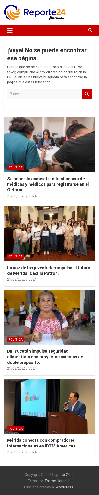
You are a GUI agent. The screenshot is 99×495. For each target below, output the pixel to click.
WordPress (64, 487)
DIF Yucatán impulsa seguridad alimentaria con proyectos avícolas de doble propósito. (45, 357)
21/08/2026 (16, 196)
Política (16, 167)
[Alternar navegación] (10, 30)
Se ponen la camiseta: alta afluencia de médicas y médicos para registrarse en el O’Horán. (48, 184)
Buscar (87, 94)
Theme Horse (55, 481)
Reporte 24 (61, 474)
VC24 (32, 196)
